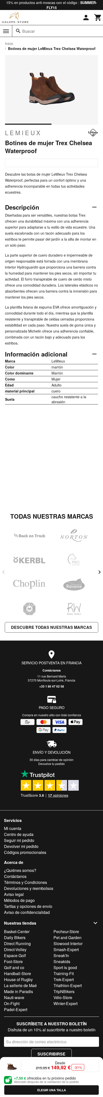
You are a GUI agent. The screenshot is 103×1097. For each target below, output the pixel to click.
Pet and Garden (68, 937)
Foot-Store (13, 961)
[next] (99, 572)
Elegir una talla (51, 1090)
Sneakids (62, 961)
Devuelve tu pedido (51, 763)
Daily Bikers (15, 937)
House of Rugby (18, 979)
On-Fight (12, 1003)
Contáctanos (51, 670)
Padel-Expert (15, 1009)
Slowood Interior (68, 943)
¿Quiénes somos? (20, 870)
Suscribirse (52, 1054)
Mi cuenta (12, 828)
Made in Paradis (18, 991)
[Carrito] (98, 17)
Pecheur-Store (66, 931)
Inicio (9, 43)
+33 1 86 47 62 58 (51, 686)
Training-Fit (64, 973)
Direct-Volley (15, 949)
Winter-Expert (66, 1003)
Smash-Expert (66, 949)
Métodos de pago (19, 900)
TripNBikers (64, 991)
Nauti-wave (14, 997)
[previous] (3, 572)
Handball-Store (17, 973)
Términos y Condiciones (25, 882)
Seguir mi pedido (19, 840)
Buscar (28, 31)
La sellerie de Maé (20, 985)
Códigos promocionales (25, 852)
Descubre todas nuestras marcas (51, 627)
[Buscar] (18, 31)
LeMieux (23, 133)
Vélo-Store (63, 997)
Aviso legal (14, 894)
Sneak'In (61, 955)
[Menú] (6, 31)
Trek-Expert (64, 979)
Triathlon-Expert (68, 985)
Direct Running (17, 943)
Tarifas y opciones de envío (28, 906)
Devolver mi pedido (21, 846)
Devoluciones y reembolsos (28, 888)
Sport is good (65, 967)
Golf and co (14, 967)
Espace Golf (15, 955)
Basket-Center (17, 931)
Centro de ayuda (19, 834)
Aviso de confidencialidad (27, 912)
